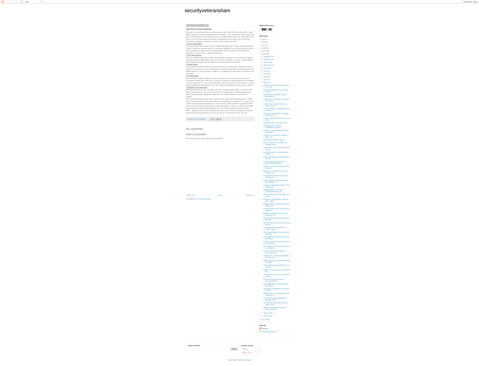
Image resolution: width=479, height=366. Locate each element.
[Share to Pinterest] (220, 119)
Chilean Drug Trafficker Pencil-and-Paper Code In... (275, 105)
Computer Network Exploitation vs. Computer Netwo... (275, 228)
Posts (246, 349)
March (265, 83)
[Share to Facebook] (218, 119)
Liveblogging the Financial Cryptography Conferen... (272, 126)
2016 (264, 48)
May (265, 77)
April (265, 80)
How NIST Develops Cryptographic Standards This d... (275, 299)
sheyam (265, 328)
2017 (264, 45)
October (266, 62)
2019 (264, 39)
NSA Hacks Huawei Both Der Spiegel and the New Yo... (275, 114)
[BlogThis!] (213, 119)
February (266, 313)
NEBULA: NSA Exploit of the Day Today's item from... (274, 308)
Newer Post (191, 195)
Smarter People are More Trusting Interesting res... (274, 95)
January (266, 316)
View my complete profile (267, 332)
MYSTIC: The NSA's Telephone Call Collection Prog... (275, 143)
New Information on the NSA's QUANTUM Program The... (273, 190)
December (267, 56)
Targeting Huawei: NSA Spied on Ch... (276, 123)
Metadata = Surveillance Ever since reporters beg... (275, 172)
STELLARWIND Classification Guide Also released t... (275, 181)
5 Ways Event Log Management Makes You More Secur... (276, 256)
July (265, 71)
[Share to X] (215, 119)
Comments (248, 353)
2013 (264, 319)
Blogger (248, 360)
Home (221, 195)
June (265, 74)
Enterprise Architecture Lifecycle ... (274, 140)
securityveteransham (207, 10)
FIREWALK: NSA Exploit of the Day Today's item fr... (275, 214)
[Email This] (210, 119)
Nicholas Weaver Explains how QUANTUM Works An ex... (273, 162)
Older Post (250, 195)
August (266, 68)
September (267, 65)
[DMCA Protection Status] (265, 30)
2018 (264, 42)
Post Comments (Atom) (203, 199)
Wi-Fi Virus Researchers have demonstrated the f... (273, 280)
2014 (264, 54)
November (267, 59)
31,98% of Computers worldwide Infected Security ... (274, 252)
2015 (264, 51)
